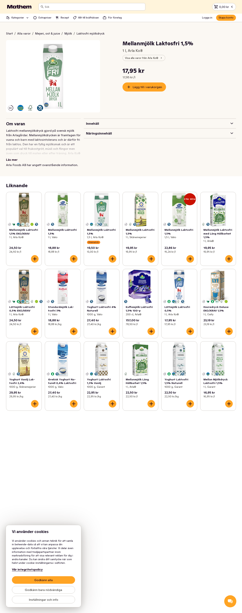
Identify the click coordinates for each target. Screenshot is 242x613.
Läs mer (12, 159)
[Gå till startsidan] (19, 7)
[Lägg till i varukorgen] (35, 259)
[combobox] (94, 6)
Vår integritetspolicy (27, 569)
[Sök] (42, 7)
